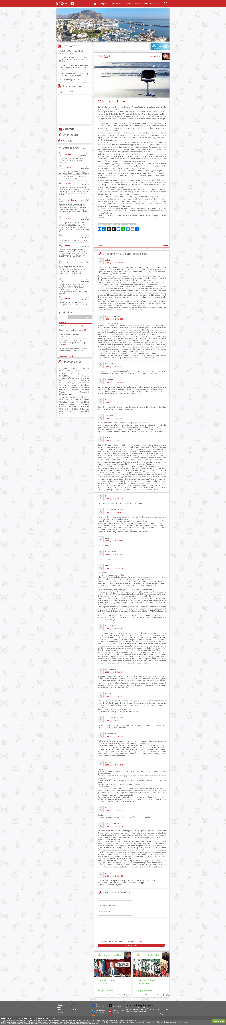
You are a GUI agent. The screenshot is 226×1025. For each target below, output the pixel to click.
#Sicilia (123, 224)
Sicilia (85, 401)
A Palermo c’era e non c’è (71, 325)
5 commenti (111, 995)
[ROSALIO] (65, 3)
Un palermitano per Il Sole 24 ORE (72, 80)
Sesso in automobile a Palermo (73, 330)
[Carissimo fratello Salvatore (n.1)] (151, 968)
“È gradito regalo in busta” (69, 91)
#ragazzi (116, 224)
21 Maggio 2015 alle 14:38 (114, 876)
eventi (62, 383)
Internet (63, 385)
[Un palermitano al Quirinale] (112, 968)
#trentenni (131, 224)
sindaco (63, 404)
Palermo (149, 991)
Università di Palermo (69, 411)
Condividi (163, 995)
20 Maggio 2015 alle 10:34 (114, 721)
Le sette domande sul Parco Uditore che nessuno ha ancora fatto (73, 350)
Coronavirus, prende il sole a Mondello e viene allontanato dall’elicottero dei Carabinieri (73, 67)
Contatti (157, 3)
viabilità (85, 411)
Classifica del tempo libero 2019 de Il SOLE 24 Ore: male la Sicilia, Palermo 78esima (73, 59)
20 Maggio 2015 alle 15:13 (114, 765)
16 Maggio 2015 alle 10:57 (114, 402)
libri (75, 387)
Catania (86, 371)
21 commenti (163, 245)
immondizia (84, 383)
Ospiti (100, 245)
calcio (77, 371)
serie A (74, 402)
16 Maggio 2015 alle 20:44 (114, 499)
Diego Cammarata (68, 380)
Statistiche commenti (79, 1010)
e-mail (155, 1009)
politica (75, 397)
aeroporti (63, 368)
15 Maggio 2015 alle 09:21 (114, 263)
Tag (158, 995)
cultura (86, 378)
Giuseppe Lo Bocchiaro (112, 955)
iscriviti (139, 941)
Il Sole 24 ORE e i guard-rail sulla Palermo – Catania (71, 52)
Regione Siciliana (75, 399)
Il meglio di (141, 991)
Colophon (127, 3)
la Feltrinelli (73, 385)
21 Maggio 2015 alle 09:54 (114, 826)
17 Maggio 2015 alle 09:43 (114, 512)
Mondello (63, 390)
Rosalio (63, 402)
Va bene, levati (218, 1021)
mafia (86, 387)
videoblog (145, 1011)
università (85, 407)
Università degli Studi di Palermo (74, 409)
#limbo (100, 224)
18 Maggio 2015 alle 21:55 (114, 541)
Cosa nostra (75, 378)
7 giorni (74, 317)
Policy (137, 3)
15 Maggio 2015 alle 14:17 (114, 367)
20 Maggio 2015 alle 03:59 (114, 629)
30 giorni (62, 317)
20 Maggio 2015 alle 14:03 (114, 736)
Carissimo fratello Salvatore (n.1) (146, 982)
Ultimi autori (115, 3)
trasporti (74, 406)
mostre (75, 389)
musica (85, 389)
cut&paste (167, 1014)
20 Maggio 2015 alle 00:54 (114, 568)
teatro (87, 404)
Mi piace (167, 995)
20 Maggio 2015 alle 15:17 (114, 810)
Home (95, 3)
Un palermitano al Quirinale (107, 982)
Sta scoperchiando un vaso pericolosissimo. (74, 240)
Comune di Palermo (74, 374)
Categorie (103, 3)
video (62, 413)
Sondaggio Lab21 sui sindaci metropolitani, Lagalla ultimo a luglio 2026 (73, 342)
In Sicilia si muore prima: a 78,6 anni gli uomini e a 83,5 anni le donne (73, 74)
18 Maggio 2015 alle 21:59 (114, 555)
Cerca (165, 3)
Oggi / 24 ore (85, 317)
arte (69, 370)
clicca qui (160, 1022)
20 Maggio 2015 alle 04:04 (114, 672)
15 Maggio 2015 (104, 57)
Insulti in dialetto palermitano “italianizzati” (70, 335)
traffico (63, 406)
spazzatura (75, 404)
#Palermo (108, 224)
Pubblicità (147, 3)
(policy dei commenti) (136, 893)
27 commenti (150, 995)
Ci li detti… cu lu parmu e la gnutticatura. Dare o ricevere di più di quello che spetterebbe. (72, 160)
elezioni (85, 380)
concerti (76, 376)
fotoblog (132, 1011)
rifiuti (87, 399)
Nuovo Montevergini (74, 392)
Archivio (67, 140)
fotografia (72, 383)
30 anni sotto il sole (111, 101)
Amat (62, 371)
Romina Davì (155, 56)
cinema (63, 373)
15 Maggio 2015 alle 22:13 (114, 382)
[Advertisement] (113, 25)
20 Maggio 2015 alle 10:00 (114, 696)
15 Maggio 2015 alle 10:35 (114, 319)
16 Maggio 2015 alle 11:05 (114, 418)
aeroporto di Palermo (79, 369)
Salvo (107, 260)
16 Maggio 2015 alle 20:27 (114, 440)
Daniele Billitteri (154, 955)
